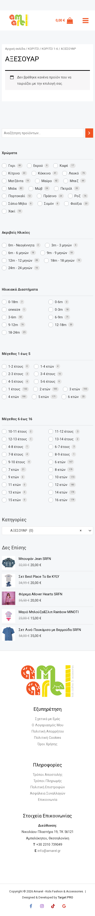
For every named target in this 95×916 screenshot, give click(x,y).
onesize (14, 309)
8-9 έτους (62, 454)
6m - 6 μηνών (18, 253)
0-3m (59, 309)
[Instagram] (42, 906)
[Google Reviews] (64, 906)
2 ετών (45, 389)
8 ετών (60, 470)
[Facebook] (31, 906)
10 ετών (61, 477)
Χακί (11, 211)
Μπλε (12, 188)
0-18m (13, 302)
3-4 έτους (47, 374)
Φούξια (76, 204)
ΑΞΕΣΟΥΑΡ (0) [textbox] (43, 530)
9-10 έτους (16, 462)
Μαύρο (47, 181)
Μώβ (38, 188)
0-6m (59, 302)
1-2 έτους (15, 366)
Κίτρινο (14, 173)
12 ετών (61, 485)
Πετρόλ (66, 188)
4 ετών (13, 397)
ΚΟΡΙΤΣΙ (33, 48)
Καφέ (64, 166)
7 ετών (13, 470)
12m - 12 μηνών (20, 260)
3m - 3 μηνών (61, 245)
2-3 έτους (15, 374)
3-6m (12, 317)
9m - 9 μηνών (57, 253)
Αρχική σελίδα (15, 48)
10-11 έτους (17, 431)
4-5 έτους (15, 381)
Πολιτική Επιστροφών (47, 787)
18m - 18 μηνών (62, 260)
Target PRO (65, 897)
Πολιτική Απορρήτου (47, 731)
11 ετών (14, 485)
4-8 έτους (15, 447)
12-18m (60, 325)
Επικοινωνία (47, 800)
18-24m (14, 332)
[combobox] (47, 530)
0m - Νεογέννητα (21, 245)
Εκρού (38, 166)
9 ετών (13, 477)
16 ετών (61, 500)
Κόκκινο (44, 173)
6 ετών (73, 397)
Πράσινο (49, 196)
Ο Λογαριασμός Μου (47, 725)
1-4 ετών (47, 366)
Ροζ (77, 196)
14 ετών (61, 492)
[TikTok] (53, 906)
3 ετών (74, 389)
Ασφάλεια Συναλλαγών (47, 793)
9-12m (13, 325)
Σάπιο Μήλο (17, 204)
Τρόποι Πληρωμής (47, 781)
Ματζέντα (15, 181)
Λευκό (74, 173)
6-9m (59, 317)
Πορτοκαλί (16, 196)
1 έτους (14, 389)
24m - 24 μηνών (20, 268)
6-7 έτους (62, 447)
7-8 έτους (15, 454)
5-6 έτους (47, 381)
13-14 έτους (64, 439)
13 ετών (14, 492)
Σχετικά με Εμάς (47, 719)
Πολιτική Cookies (47, 738)
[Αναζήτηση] (89, 133)
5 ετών (43, 397)
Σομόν (49, 204)
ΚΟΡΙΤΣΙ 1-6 (50, 48)
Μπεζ (74, 181)
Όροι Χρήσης (47, 744)
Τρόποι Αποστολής (47, 775)
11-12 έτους (64, 431)
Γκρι (11, 166)
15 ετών (14, 500)
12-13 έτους (17, 439)
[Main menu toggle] (86, 21)
